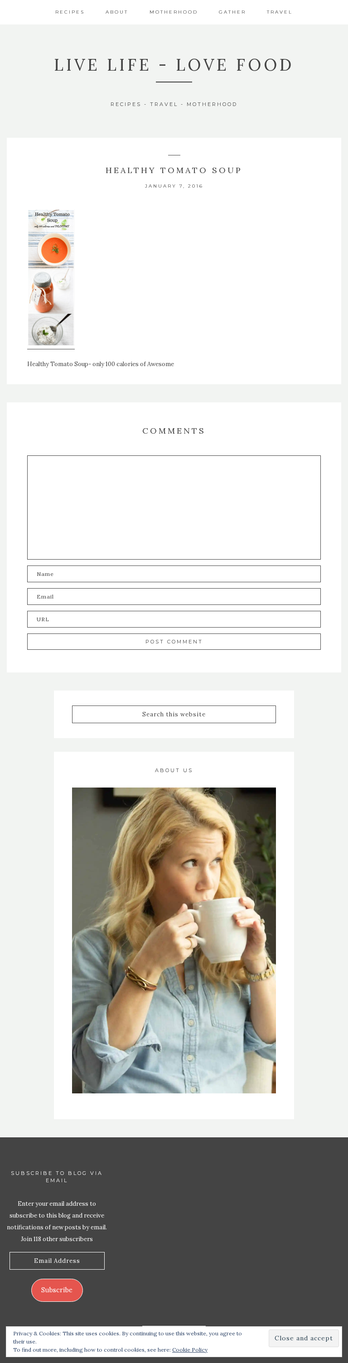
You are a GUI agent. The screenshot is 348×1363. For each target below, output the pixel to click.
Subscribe (56, 1290)
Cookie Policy (190, 1349)
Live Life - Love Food (174, 64)
